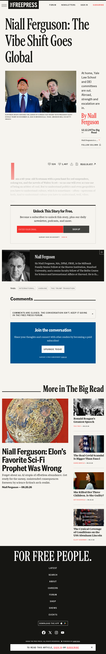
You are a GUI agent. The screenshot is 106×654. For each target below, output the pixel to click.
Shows (53, 608)
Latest (53, 568)
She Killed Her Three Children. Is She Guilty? (89, 493)
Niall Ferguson (90, 119)
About (53, 581)
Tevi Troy (77, 426)
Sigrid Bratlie (79, 463)
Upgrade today (53, 349)
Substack (76, 641)
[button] (52, 164)
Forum (52, 5)
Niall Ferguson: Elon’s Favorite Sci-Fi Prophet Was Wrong (34, 459)
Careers (53, 588)
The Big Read (95, 131)
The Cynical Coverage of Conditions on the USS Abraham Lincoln (88, 532)
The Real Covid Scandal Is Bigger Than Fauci (89, 457)
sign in (58, 647)
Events (53, 614)
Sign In (84, 5)
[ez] (4, 5)
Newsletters (68, 5)
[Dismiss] (92, 647)
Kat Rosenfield (79, 500)
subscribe (73, 647)
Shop (53, 601)
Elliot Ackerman (80, 540)
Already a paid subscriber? (53, 357)
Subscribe (98, 5)
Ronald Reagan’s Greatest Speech (84, 420)
